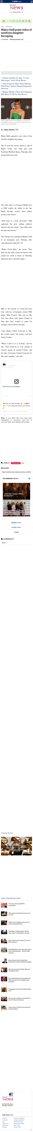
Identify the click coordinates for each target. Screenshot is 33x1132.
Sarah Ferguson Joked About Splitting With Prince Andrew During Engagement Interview (16, 86)
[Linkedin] (20, 21)
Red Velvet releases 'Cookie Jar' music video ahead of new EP (15, 511)
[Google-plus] (14, 21)
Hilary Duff (16, 411)
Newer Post (16, 522)
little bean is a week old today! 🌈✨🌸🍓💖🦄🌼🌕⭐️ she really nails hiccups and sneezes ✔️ (16, 406)
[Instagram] (17, 21)
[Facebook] (10, 21)
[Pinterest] (23, 21)
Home (2, 26)
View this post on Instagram (11, 386)
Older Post (16, 527)
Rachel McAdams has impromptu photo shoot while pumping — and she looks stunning (19, 951)
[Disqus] (16, 568)
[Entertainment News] (16, 12)
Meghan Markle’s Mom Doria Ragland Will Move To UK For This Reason (16, 93)
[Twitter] (26, 21)
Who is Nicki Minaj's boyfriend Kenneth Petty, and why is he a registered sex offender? (19, 980)
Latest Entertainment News (11, 898)
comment (4, 422)
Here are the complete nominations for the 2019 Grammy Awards (16, 848)
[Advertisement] (16, 15)
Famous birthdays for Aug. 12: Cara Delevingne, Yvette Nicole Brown (15, 79)
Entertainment (9, 26)
